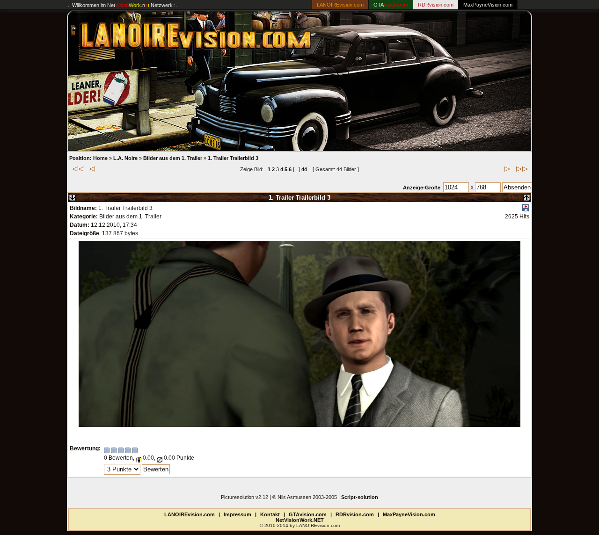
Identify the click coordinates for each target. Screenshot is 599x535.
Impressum (237, 514)
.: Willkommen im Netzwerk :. (122, 5)
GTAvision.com (308, 514)
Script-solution (359, 497)
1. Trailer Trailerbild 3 (233, 158)
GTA (390, 4)
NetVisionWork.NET (300, 520)
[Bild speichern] (525, 209)
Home (100, 158)
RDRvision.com (355, 514)
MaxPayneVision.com (487, 4)
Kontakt (270, 514)
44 (304, 169)
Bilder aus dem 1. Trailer (172, 158)
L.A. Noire (125, 158)
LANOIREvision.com (189, 514)
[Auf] (526, 195)
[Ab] (72, 195)
